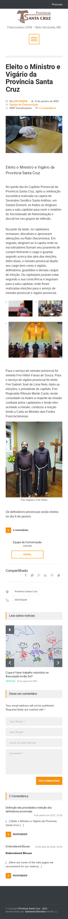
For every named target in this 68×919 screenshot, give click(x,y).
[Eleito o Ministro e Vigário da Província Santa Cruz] (34, 134)
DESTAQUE (21, 101)
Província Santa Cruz (26, 591)
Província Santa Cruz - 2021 (33, 908)
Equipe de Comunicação (23, 104)
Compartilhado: (17, 570)
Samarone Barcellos (35, 911)
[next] (58, 663)
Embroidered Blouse (18, 846)
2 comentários (47, 108)
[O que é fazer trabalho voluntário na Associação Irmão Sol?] (34, 646)
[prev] (10, 663)
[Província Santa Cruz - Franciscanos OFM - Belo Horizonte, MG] (34, 18)
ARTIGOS (10, 681)
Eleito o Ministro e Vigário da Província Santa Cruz (33, 78)
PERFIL (27, 554)
